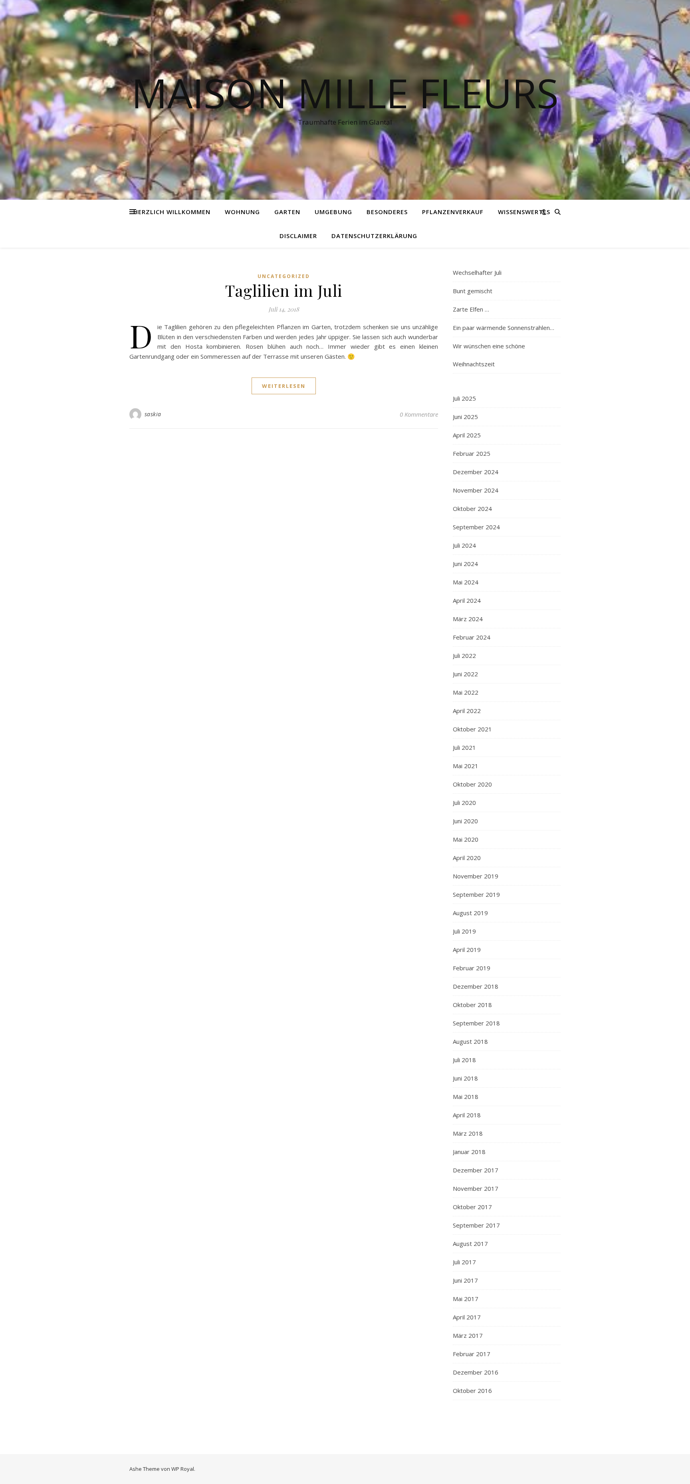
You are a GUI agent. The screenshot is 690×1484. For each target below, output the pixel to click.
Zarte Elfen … (471, 309)
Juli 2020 (464, 803)
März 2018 (468, 1133)
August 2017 (470, 1244)
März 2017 (468, 1335)
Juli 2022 (464, 656)
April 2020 (467, 858)
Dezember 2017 (475, 1170)
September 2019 (476, 894)
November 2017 (475, 1188)
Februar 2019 (471, 968)
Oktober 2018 (472, 1005)
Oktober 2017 (472, 1207)
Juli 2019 (464, 931)
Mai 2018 (465, 1097)
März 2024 (468, 619)
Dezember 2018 (475, 986)
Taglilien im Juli (283, 290)
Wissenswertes (524, 212)
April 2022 (467, 711)
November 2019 (475, 876)
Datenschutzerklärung (374, 236)
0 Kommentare (419, 414)
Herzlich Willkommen (171, 212)
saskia (153, 414)
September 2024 (476, 527)
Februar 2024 (471, 637)
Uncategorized (284, 276)
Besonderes (387, 212)
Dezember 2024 (475, 472)
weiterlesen (283, 385)
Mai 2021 (465, 766)
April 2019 (467, 950)
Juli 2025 (464, 398)
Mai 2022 (465, 692)
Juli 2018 (464, 1060)
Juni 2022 (465, 674)
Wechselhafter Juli (477, 272)
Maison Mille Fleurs (345, 93)
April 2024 (467, 600)
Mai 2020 (465, 839)
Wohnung (242, 212)
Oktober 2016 (472, 1391)
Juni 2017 (465, 1280)
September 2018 (476, 1023)
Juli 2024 (464, 545)
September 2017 (476, 1225)
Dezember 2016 (475, 1372)
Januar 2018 (469, 1152)
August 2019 (470, 913)
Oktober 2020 (472, 784)
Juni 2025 (465, 417)
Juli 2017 (464, 1262)
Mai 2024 (465, 582)
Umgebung (333, 212)
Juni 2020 (465, 821)
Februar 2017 (471, 1354)
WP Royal (182, 1468)
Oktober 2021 (472, 729)
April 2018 (467, 1115)
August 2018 (470, 1041)
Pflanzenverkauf (453, 212)
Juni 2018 (465, 1078)
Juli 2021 (464, 747)
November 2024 (475, 490)
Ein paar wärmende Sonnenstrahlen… (503, 328)
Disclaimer (298, 236)
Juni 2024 (465, 564)
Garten (287, 212)
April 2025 (467, 435)
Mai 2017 (465, 1299)
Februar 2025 (471, 453)
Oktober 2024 (472, 509)
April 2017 (467, 1317)
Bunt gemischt (472, 291)
